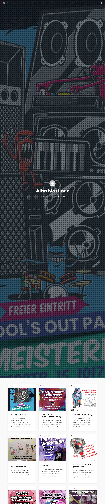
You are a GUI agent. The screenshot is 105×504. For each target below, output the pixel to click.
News (18, 385)
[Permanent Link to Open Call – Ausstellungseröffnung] (52, 399)
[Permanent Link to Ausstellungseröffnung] (83, 399)
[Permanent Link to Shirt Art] (52, 449)
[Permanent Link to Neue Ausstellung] (22, 449)
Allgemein (14, 385)
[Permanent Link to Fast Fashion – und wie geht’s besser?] (83, 449)
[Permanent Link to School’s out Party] (22, 399)
